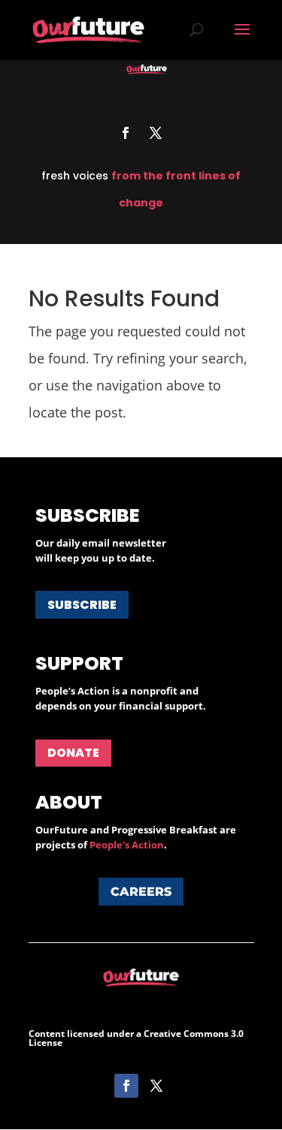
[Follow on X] (156, 133)
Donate (73, 752)
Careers (141, 891)
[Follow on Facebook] (126, 133)
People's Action (126, 844)
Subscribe (82, 604)
